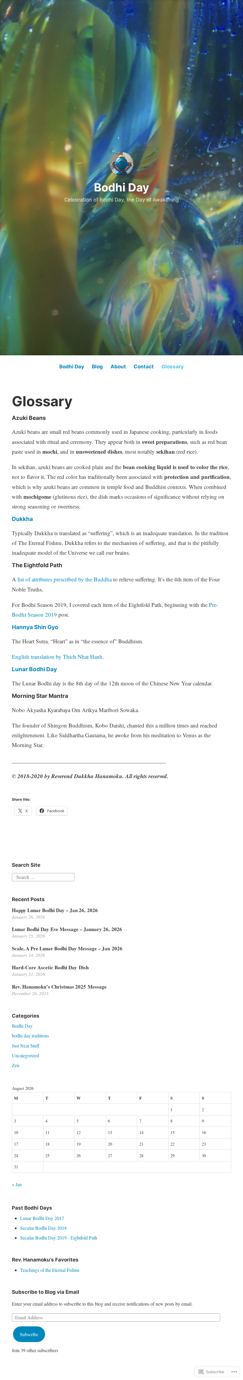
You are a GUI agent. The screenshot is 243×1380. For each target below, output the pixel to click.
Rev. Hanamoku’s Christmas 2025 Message (59, 986)
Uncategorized (25, 1055)
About (118, 367)
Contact (144, 367)
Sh (37, 627)
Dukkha (22, 519)
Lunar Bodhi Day (34, 669)
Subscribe (29, 1334)
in (43, 627)
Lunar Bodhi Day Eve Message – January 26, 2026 (67, 929)
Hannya (22, 627)
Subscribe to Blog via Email (45, 1292)
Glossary (173, 367)
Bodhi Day (121, 187)
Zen (15, 1065)
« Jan (17, 1184)
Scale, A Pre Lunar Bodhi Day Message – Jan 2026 (67, 948)
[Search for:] (43, 876)
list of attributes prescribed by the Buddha (64, 579)
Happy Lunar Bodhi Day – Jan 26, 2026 (55, 910)
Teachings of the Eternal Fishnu (49, 1270)
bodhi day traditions (30, 1035)
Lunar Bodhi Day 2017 (42, 1218)
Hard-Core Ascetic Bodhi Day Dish (50, 967)
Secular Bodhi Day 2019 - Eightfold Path (58, 1238)
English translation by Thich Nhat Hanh (57, 656)
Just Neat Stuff (25, 1045)
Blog (97, 367)
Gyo (52, 627)
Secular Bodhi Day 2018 (43, 1228)
